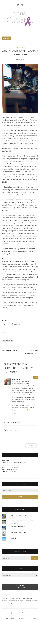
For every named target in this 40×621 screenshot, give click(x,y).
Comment (31, 445)
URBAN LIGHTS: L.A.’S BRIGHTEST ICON (15, 463)
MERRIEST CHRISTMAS (10, 472)
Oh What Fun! (7, 460)
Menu (7, 38)
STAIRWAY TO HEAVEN (18, 527)
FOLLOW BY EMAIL (20, 484)
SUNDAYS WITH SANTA (10, 467)
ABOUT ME (18, 47)
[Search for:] (20, 558)
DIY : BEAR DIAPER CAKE (18, 532)
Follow (20, 496)
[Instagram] (18, 5)
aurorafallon (16, 379)
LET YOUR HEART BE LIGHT (11, 465)
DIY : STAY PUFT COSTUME (31, 352)
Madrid (13, 538)
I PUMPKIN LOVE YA (10, 351)
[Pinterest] (22, 5)
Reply (35, 377)
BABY (23, 47)
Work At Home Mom (7, 341)
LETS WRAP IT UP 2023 (10, 469)
